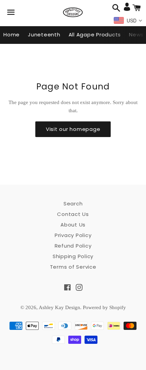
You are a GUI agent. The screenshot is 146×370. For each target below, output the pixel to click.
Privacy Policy (73, 235)
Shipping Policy (73, 256)
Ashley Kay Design (59, 307)
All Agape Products (95, 34)
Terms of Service (73, 266)
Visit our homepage (73, 129)
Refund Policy (73, 245)
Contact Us (73, 214)
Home (11, 34)
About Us (73, 224)
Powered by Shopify (104, 307)
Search (73, 203)
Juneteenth (44, 34)
